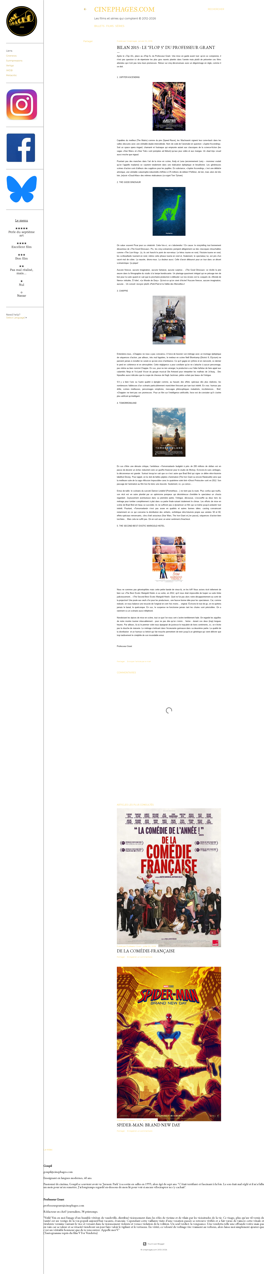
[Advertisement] (169, 774)
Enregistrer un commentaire (139, 957)
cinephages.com (124, 9)
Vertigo (10, 65)
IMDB (9, 70)
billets (99, 26)
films (110, 26)
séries (119, 26)
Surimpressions (14, 60)
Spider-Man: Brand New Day (148, 1125)
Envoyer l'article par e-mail (139, 661)
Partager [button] (88, 41)
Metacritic (11, 75)
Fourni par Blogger (156, 1244)
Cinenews (11, 55)
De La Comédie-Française (146, 951)
